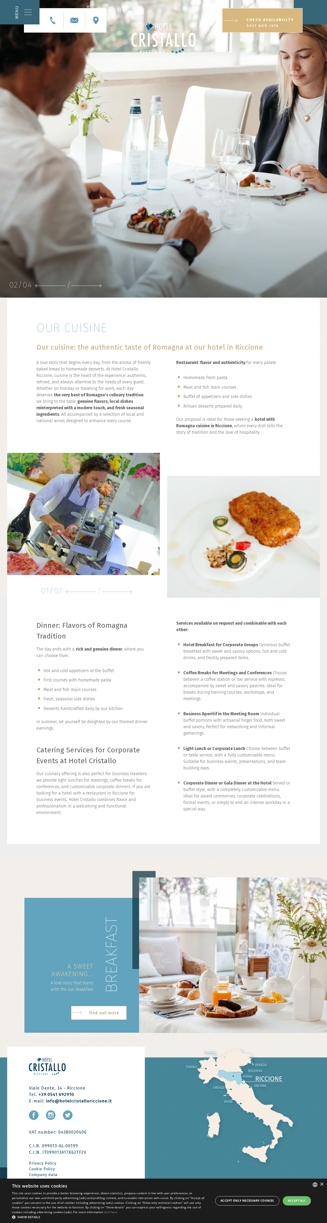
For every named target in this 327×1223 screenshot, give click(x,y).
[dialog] (163, 1201)
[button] (109, 1217)
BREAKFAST (111, 955)
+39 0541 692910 (56, 1094)
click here (110, 1212)
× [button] (321, 1184)
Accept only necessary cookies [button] (247, 1201)
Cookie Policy (42, 1169)
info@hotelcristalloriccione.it (79, 1101)
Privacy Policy (42, 1163)
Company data (43, 1174)
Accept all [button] (297, 1201)
